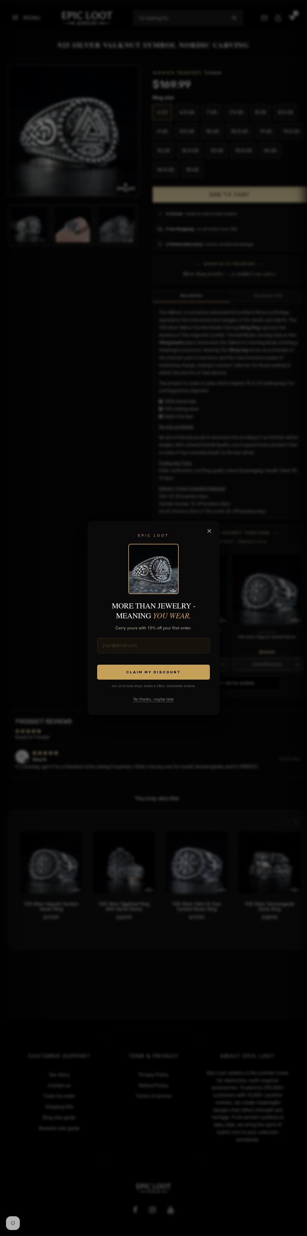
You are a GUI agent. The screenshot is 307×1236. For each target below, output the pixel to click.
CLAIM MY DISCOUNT (153, 672)
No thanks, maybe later (153, 699)
